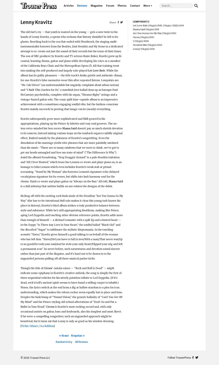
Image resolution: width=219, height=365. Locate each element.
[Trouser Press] (39, 5)
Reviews (82, 5)
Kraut (65, 335)
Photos (122, 5)
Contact (135, 5)
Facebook (193, 357)
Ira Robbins (47, 326)
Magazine (96, 5)
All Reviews (81, 341)
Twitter (196, 357)
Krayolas (76, 335)
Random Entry (64, 341)
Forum (110, 5)
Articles (69, 5)
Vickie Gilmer (29, 326)
